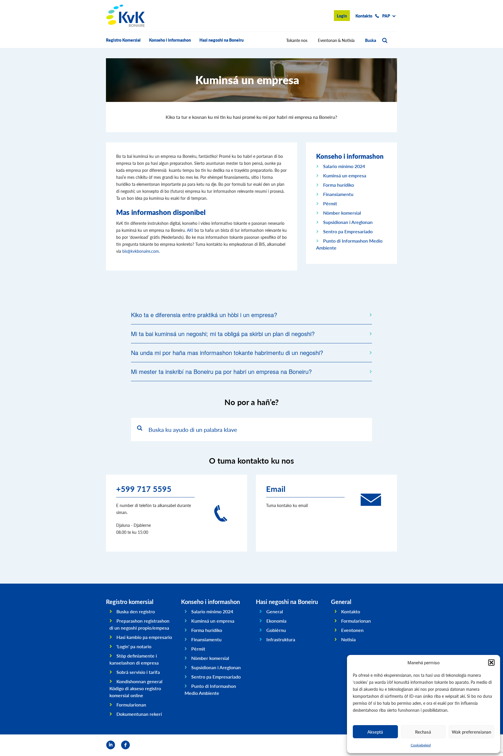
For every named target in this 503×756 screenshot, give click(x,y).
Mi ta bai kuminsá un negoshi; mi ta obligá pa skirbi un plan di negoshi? (223, 333)
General (274, 611)
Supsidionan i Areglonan (348, 222)
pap (386, 16)
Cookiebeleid (421, 745)
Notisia (348, 639)
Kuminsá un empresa (344, 175)
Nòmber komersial (342, 212)
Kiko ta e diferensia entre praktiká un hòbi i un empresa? (204, 314)
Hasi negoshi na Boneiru (221, 40)
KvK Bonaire (125, 15)
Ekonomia (276, 620)
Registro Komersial (123, 40)
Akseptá (375, 732)
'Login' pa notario (133, 646)
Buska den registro (135, 611)
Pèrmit (330, 203)
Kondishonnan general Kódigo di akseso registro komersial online (135, 688)
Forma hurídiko (338, 184)
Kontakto (363, 16)
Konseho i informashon (170, 40)
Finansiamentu (338, 194)
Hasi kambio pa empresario (144, 637)
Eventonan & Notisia (336, 40)
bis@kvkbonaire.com (140, 251)
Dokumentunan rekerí (139, 714)
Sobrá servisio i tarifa (138, 672)
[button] (491, 662)
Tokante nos (296, 40)
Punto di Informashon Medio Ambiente (210, 689)
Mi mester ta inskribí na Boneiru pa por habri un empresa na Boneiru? (221, 371)
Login (342, 16)
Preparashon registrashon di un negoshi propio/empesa (139, 624)
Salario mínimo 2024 (344, 166)
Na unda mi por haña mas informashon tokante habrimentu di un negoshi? (227, 352)
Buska (370, 40)
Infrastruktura (280, 639)
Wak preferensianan (471, 732)
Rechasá (423, 732)
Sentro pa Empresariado (348, 231)
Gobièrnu (276, 630)
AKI (190, 230)
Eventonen (352, 630)
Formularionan (131, 704)
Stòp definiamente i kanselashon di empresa (134, 659)
